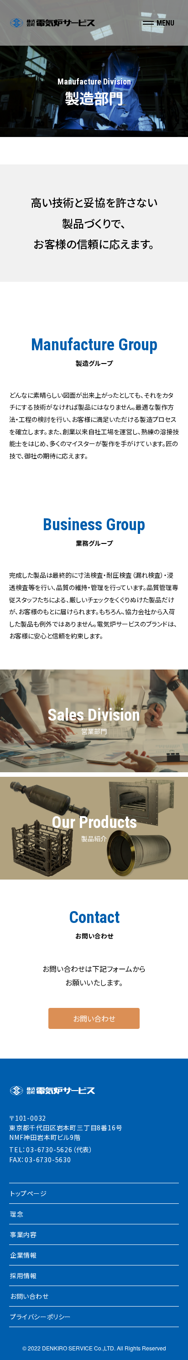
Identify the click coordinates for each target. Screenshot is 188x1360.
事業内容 (23, 1234)
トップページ (28, 1193)
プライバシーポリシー (40, 1316)
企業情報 (23, 1255)
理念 (16, 1213)
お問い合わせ (94, 1018)
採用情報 (23, 1275)
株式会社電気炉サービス (52, 22)
